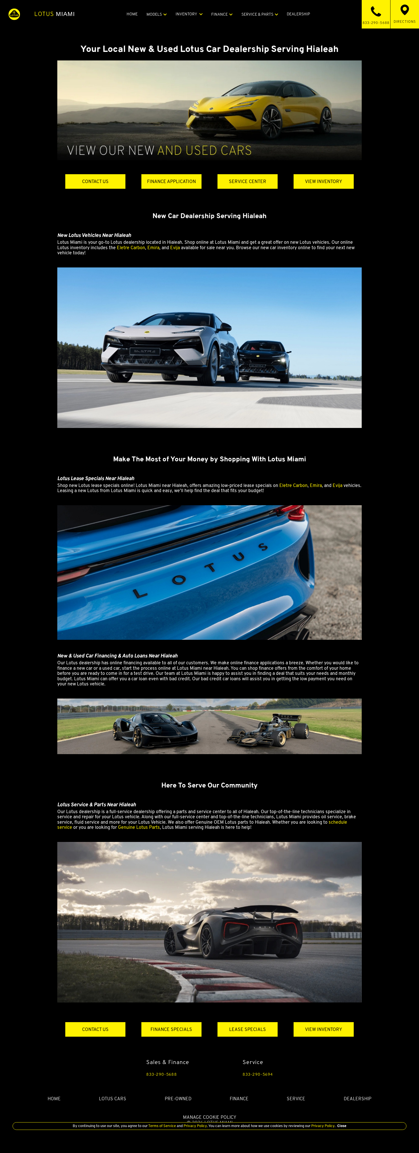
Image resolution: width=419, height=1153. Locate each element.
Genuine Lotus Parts (139, 827)
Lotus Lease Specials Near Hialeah (95, 478)
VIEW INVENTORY (323, 181)
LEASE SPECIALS (247, 1029)
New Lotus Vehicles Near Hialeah (94, 235)
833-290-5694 (258, 1074)
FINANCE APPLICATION (171, 181)
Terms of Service (162, 1125)
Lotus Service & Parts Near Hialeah (96, 804)
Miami (54, 14)
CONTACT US (95, 181)
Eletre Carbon (131, 248)
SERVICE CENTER (247, 181)
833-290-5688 (161, 1074)
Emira (153, 248)
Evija (175, 248)
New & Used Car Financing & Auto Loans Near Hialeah (117, 655)
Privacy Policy (195, 1125)
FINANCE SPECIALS (171, 1029)
